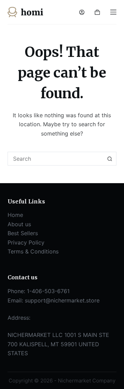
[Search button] (109, 158)
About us (19, 224)
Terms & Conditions (33, 251)
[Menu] (113, 12)
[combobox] (55, 159)
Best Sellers (23, 233)
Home (15, 214)
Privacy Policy (26, 242)
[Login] (81, 12)
